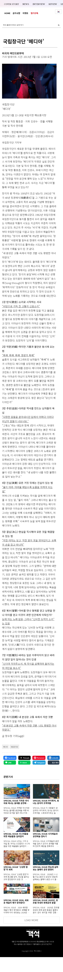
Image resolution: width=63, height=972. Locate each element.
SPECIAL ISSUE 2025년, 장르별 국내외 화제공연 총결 (45, 901)
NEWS (26, 4)
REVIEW (53, 4)
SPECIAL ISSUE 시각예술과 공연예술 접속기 (45, 835)
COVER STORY (11, 4)
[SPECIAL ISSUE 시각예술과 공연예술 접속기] (46, 824)
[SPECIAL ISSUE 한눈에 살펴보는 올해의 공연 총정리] (46, 857)
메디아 (5, 747)
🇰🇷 (58, 11)
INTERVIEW (39, 4)
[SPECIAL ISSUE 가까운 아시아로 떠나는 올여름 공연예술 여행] (17, 791)
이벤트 (25, 13)
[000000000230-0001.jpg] (29, 81)
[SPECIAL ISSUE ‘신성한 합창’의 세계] (17, 857)
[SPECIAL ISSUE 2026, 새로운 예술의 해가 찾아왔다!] (17, 890)
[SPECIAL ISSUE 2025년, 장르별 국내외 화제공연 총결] (46, 890)
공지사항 (16, 13)
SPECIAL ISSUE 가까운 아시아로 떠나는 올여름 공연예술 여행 (16, 801)
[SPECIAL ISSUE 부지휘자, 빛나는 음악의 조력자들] (46, 791)
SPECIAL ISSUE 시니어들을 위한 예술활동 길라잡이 (16, 835)
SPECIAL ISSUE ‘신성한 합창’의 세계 (16, 868)
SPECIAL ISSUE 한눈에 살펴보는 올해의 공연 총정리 (45, 868)
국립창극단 (14, 747)
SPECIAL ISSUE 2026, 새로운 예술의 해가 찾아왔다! (16, 901)
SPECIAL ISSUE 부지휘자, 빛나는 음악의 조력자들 (46, 801)
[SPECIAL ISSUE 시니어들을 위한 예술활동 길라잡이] (17, 824)
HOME (7, 13)
